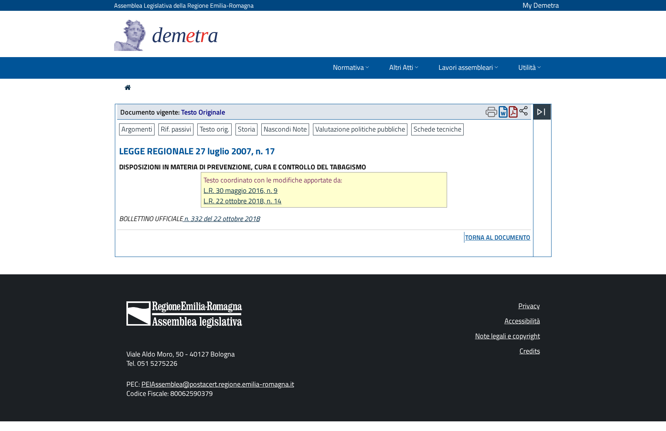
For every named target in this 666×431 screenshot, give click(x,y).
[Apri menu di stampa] (491, 112)
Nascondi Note (285, 129)
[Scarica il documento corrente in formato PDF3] (513, 113)
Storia (246, 129)
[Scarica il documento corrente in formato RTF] (503, 113)
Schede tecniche (437, 129)
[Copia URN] (523, 111)
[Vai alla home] (127, 87)
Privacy (529, 306)
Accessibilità (522, 321)
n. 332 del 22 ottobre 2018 (221, 218)
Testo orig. (214, 129)
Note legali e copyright (507, 336)
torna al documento (497, 237)
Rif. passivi (176, 129)
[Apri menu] (541, 112)
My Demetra (541, 5)
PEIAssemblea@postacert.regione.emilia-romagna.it (217, 384)
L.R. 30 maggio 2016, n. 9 (241, 190)
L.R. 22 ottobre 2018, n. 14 (242, 201)
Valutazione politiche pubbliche (360, 129)
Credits (530, 351)
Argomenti (136, 129)
